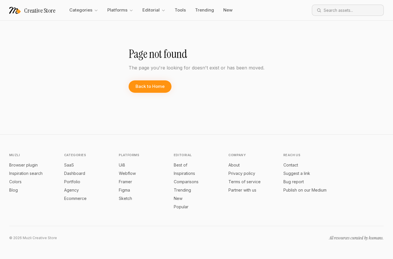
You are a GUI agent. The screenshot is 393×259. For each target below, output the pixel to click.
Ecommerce (75, 198)
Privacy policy (241, 173)
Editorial (151, 10)
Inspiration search (26, 173)
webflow (127, 173)
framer (125, 181)
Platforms (117, 10)
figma (124, 190)
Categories (80, 10)
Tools (180, 10)
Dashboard (74, 173)
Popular (181, 206)
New (227, 10)
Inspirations (184, 173)
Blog (13, 190)
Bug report (293, 181)
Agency (71, 190)
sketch (125, 198)
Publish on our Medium (305, 190)
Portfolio (72, 181)
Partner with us (242, 190)
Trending (204, 10)
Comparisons (186, 181)
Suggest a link (296, 173)
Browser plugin (23, 164)
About (234, 164)
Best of (180, 164)
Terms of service (244, 181)
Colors (15, 181)
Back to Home (150, 86)
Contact (290, 164)
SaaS (69, 164)
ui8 (122, 164)
